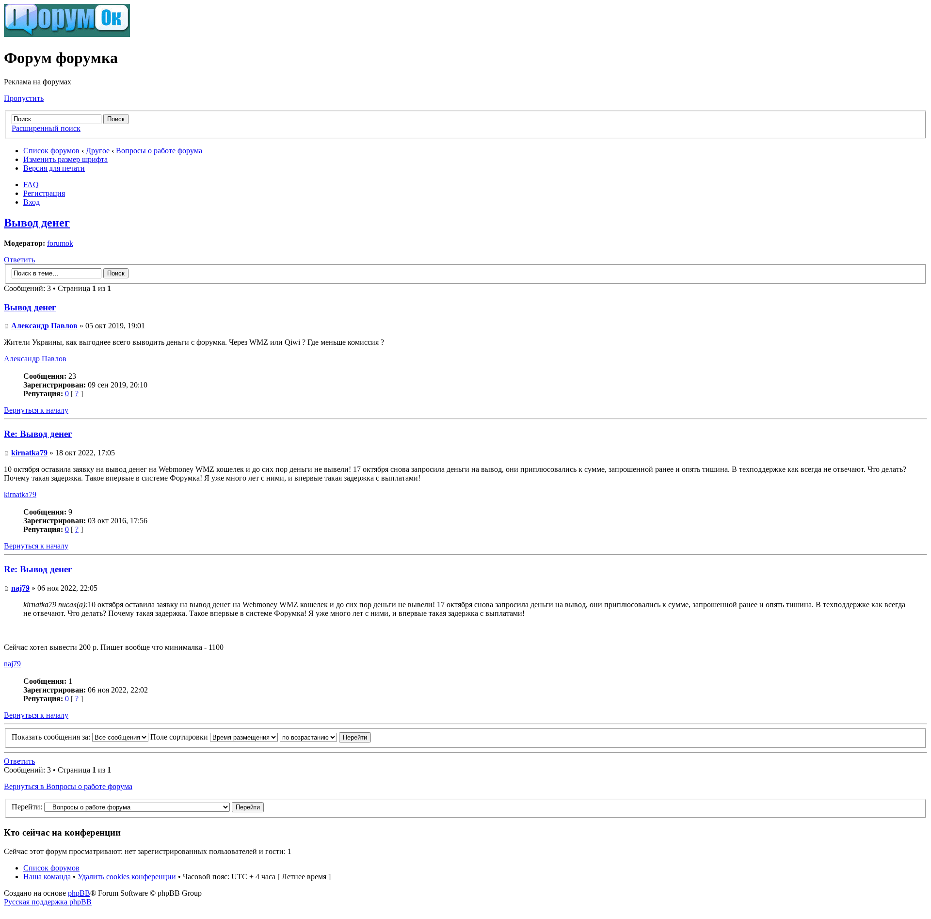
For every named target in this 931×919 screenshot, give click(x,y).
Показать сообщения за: (52, 737)
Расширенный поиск (46, 128)
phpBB (79, 893)
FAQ (31, 184)
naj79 (20, 588)
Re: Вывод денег (38, 434)
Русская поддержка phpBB (48, 902)
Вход (31, 202)
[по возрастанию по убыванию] (325, 737)
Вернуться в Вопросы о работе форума (68, 786)
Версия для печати (54, 168)
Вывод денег (37, 222)
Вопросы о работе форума (159, 150)
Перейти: (27, 807)
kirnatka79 (29, 453)
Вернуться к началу (36, 410)
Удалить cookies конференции (127, 876)
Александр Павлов (44, 326)
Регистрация (44, 193)
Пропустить (24, 98)
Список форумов (51, 150)
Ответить (19, 260)
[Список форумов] (67, 34)
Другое (98, 150)
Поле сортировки (180, 737)
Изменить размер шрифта (65, 159)
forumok (60, 243)
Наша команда (47, 876)
